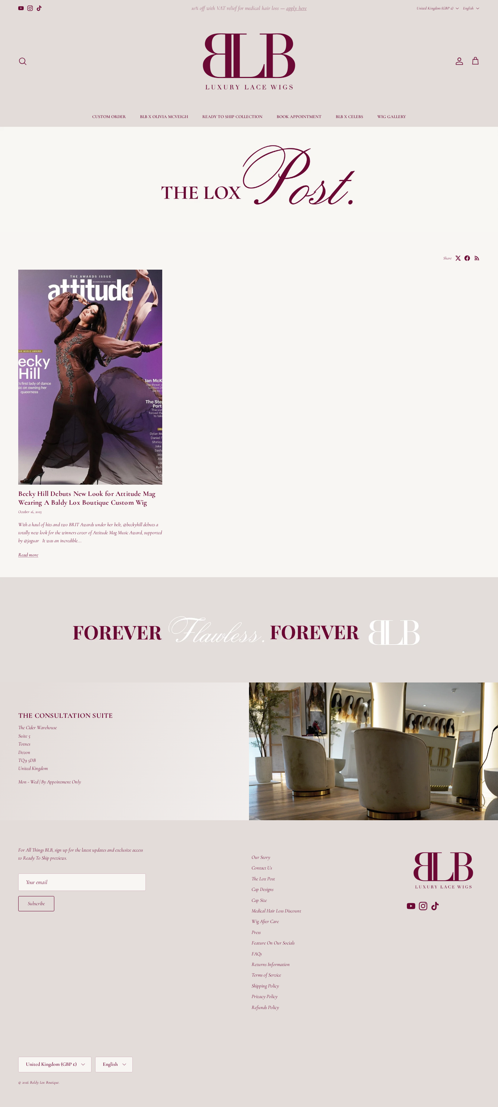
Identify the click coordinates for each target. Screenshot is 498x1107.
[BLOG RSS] (477, 258)
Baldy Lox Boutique (44, 1082)
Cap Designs (262, 889)
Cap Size (259, 900)
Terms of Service (266, 975)
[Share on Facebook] (467, 258)
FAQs (257, 954)
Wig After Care (265, 921)
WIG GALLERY (391, 116)
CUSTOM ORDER (109, 116)
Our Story (261, 857)
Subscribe (36, 903)
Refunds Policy (265, 1007)
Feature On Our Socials (273, 943)
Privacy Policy (264, 996)
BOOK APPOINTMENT (299, 116)
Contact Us (262, 868)
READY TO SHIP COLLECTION (232, 116)
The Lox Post (263, 879)
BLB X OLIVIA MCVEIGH (164, 116)
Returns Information (271, 964)
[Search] (22, 61)
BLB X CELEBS (349, 116)
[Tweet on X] (458, 258)
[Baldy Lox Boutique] (249, 61)
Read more (28, 555)
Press (256, 932)
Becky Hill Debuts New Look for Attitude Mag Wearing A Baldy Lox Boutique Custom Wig (86, 498)
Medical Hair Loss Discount (276, 911)
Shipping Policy (265, 986)
